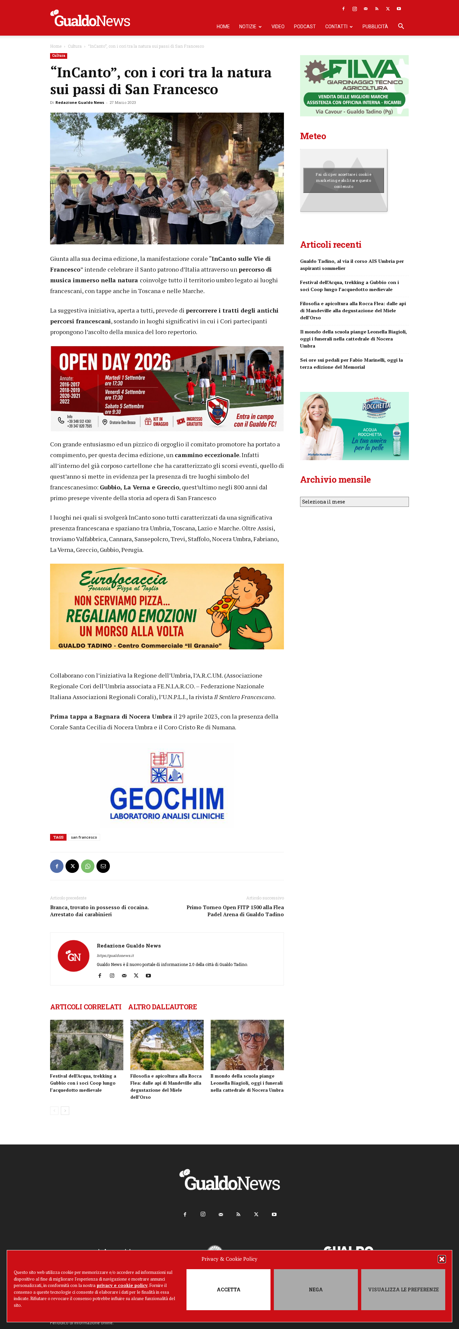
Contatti (336, 26)
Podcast (305, 26)
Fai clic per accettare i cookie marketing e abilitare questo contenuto (343, 180)
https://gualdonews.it (115, 955)
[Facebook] (343, 8)
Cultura (75, 46)
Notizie (247, 26)
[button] (442, 1259)
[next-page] (65, 1110)
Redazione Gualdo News (79, 102)
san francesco (84, 837)
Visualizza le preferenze (403, 1289)
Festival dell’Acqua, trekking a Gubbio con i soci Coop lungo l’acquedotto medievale (83, 1083)
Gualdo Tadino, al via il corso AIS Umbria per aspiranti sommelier (352, 264)
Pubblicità (375, 26)
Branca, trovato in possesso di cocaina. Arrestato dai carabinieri (99, 911)
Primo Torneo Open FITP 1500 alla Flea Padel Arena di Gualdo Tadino (235, 911)
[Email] (103, 866)
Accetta (229, 1289)
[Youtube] (399, 8)
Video (278, 26)
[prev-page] (54, 1110)
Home (223, 26)
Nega (316, 1289)
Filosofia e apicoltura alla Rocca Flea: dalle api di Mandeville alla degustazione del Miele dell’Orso (353, 310)
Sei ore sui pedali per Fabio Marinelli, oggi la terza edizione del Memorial (351, 363)
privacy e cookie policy (122, 1285)
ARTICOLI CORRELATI (85, 1006)
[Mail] (366, 8)
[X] (388, 8)
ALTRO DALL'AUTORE (162, 1006)
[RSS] (377, 8)
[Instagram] (354, 8)
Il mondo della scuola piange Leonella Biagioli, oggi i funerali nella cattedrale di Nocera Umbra (247, 1083)
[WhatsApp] (87, 866)
